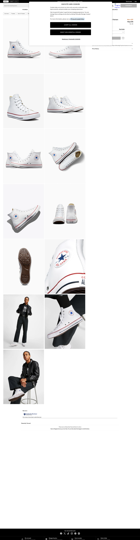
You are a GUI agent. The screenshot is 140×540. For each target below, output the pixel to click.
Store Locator (129, 1)
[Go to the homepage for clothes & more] (6, 1)
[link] (112, 5)
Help (136, 1)
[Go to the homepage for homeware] (14, 1)
